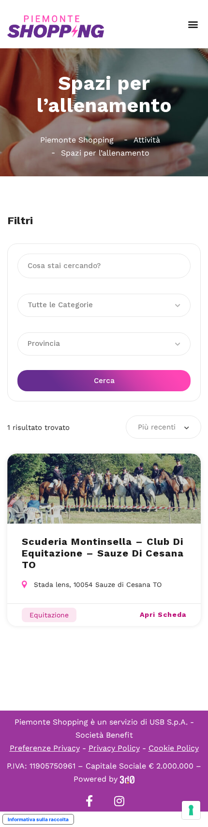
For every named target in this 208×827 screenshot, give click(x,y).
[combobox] (163, 427)
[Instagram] (119, 801)
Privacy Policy (114, 748)
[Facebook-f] (89, 801)
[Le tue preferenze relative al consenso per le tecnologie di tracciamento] (191, 810)
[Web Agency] (127, 779)
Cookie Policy (174, 748)
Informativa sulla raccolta (38, 819)
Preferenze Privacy (45, 748)
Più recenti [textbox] (157, 427)
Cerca (104, 380)
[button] (193, 24)
